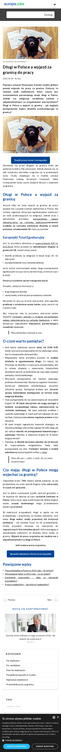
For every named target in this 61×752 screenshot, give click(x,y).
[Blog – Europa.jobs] (14, 4)
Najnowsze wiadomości (15, 61)
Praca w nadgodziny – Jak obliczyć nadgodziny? (27, 584)
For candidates (13, 665)
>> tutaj (43, 452)
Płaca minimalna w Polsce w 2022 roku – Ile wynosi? (29, 570)
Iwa (19, 78)
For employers (13, 660)
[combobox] (53, 717)
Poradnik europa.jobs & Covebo (21, 675)
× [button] (58, 717)
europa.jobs (13, 706)
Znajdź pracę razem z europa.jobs (30, 160)
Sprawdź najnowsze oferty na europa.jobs (30, 554)
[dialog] (30, 733)
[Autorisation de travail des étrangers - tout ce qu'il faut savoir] (9, 600)
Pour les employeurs (15, 670)
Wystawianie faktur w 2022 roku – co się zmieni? (28, 574)
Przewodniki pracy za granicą (20, 684)
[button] (30, 740)
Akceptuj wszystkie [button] (16, 746)
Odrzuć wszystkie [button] (45, 746)
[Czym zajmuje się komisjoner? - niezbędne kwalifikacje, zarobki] (51, 600)
